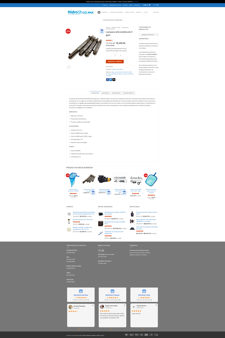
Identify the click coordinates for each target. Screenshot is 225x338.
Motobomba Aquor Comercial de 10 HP (104, 190)
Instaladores (137, 5)
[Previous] (66, 187)
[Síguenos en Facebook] (154, 5)
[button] (68, 67)
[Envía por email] (113, 79)
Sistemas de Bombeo (116, 12)
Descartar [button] (136, 1)
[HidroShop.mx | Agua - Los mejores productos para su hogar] (80, 12)
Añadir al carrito (115, 61)
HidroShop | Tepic (144, 295)
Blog (131, 5)
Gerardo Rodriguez (79, 306)
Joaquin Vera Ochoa (111, 305)
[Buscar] (99, 12)
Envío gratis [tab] (116, 93)
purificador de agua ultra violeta (119, 74)
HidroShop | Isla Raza (81, 295)
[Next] (158, 187)
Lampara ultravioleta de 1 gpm (89, 190)
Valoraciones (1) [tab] (128, 93)
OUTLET (146, 12)
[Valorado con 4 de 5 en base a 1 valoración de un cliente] (120, 40)
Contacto (125, 5)
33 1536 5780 (102, 256)
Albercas (105, 12)
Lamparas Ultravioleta (117, 69)
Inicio (108, 27)
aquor (116, 72)
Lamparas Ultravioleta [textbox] (148, 34)
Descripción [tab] (95, 93)
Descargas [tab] (105, 93)
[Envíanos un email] (157, 5)
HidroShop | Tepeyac (113, 295)
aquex (112, 72)
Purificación (129, 12)
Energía (138, 12)
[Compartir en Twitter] (110, 79)
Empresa (105, 5)
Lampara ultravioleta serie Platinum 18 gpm (120, 191)
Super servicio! (136, 313)
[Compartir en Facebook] (107, 79)
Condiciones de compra (115, 5)
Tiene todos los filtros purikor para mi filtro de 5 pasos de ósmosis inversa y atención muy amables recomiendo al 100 (112, 316)
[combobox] (149, 34)
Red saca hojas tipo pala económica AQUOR (151, 191)
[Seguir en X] (156, 5)
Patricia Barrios (141, 305)
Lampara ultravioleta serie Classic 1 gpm (135, 190)
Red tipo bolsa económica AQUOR (73, 190)
